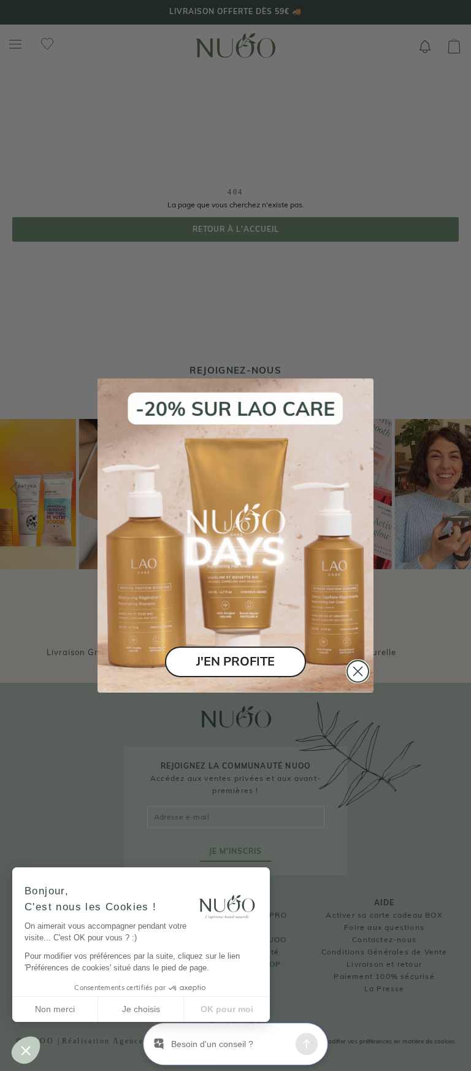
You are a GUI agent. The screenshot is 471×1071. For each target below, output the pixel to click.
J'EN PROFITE (235, 661)
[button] (25, 1050)
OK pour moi (227, 1009)
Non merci (55, 1009)
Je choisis (141, 1009)
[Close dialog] (358, 671)
